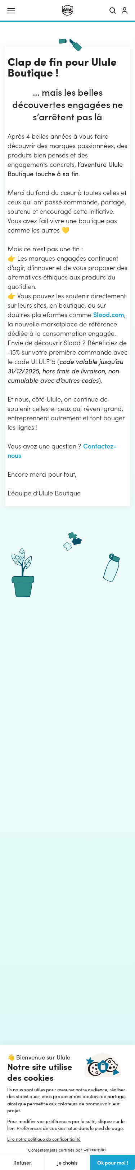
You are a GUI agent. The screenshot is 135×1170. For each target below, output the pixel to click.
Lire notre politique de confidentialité (44, 1139)
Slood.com (108, 314)
